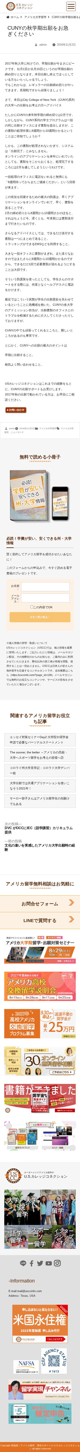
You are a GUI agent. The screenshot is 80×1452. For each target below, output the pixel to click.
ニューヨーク (17, 432)
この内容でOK (42, 607)
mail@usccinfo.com (29, 1291)
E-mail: (13, 1291)
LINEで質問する (40, 920)
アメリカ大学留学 (47, 428)
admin (43, 44)
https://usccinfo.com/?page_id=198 (32, 675)
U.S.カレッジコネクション (24, 6)
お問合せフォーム (40, 903)
